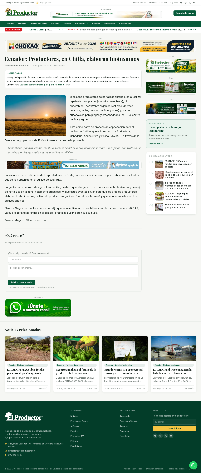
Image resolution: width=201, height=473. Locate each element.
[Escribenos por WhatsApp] (193, 465)
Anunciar (124, 426)
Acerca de (125, 416)
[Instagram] (185, 3)
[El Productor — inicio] (22, 13)
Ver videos (156, 143)
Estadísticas (109, 24)
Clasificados (125, 24)
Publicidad (152, 2)
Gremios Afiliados (128, 421)
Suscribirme (174, 428)
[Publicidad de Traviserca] (171, 87)
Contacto (163, 2)
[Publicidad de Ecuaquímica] (171, 108)
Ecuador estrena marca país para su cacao (42, 84)
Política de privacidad (133, 469)
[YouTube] (194, 3)
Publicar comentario (21, 282)
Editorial (96, 24)
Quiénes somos (139, 2)
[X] (190, 3)
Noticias (22, 24)
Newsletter (125, 436)
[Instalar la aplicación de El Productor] (106, 14)
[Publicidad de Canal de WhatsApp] (38, 308)
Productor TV (81, 24)
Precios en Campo (38, 24)
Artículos (55, 24)
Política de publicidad (177, 469)
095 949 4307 (15, 455)
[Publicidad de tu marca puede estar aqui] (171, 66)
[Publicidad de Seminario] (100, 46)
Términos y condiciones (155, 469)
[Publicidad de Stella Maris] (73, 165)
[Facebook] (181, 3)
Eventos (67, 24)
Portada (10, 24)
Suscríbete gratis (185, 13)
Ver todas (192, 30)
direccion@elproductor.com (21, 450)
